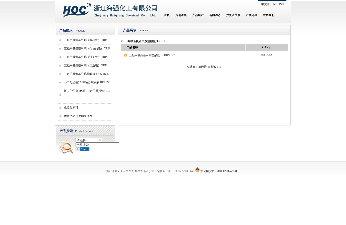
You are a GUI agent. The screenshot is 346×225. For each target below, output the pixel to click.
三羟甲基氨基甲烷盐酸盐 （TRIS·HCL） (154, 55)
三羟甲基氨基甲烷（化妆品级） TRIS (87, 48)
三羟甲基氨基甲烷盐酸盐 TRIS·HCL (86, 74)
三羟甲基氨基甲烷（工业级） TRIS (86, 65)
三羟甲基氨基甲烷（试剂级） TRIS (86, 57)
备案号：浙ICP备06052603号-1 (175, 171)
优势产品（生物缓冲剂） (79, 116)
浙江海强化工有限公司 (120, 171)
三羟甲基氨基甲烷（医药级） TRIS (86, 40)
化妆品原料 (71, 107)
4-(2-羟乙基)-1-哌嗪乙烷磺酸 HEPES (86, 82)
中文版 (265, 4)
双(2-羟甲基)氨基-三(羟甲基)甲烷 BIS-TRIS (87, 95)
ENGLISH (278, 4)
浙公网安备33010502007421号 (219, 171)
